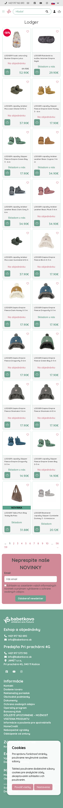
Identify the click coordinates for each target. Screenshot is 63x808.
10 (47, 543)
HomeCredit (11, 726)
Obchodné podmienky (17, 696)
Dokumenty (10, 700)
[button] (3, 11)
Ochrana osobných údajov (19, 704)
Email (7, 572)
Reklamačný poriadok (17, 693)
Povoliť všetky (23, 787)
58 (57, 543)
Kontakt (8, 685)
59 (5, 547)
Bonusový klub (12, 711)
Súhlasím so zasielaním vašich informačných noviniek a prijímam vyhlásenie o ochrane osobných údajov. (30, 588)
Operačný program (15, 707)
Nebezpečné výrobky (16, 729)
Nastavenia (43, 787)
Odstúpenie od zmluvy (17, 733)
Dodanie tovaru (13, 689)
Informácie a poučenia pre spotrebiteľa (27, 722)
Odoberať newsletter (30, 598)
